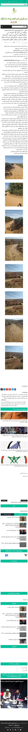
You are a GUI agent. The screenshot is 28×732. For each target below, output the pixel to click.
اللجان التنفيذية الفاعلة (14, 639)
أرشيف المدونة (7, 514)
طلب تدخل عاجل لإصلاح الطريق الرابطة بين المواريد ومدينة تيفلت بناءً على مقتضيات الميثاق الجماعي (14, 451)
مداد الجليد (7, 727)
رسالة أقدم (4, 500)
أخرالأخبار (21, 514)
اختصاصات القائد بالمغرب (13, 517)
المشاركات (23, 667)
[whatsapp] (24, 1)
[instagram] (14, 2)
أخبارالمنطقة (24, 43)
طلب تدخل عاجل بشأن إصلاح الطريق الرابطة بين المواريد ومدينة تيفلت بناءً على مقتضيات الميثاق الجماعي (14, 465)
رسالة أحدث (24, 500)
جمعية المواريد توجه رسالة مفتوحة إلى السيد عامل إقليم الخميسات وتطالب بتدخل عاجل (14, 421)
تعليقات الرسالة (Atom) (16, 502)
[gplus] (17, 2)
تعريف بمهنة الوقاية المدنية (13, 530)
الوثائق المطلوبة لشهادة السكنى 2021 (10, 543)
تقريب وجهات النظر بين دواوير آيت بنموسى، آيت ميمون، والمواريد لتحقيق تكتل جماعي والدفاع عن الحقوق (14, 436)
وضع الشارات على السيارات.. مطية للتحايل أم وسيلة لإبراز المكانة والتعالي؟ (11, 525)
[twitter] (22, 2)
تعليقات (24, 670)
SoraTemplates (17, 727)
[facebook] (19, 2)
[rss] (12, 2)
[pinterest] (4, 2)
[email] (9, 2)
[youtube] (7, 2)
